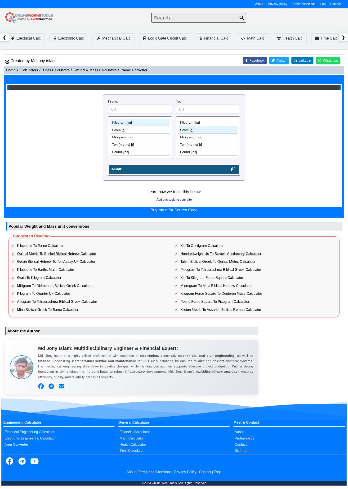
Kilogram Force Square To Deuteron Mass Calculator (221, 293)
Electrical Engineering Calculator (29, 432)
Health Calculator (133, 444)
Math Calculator (132, 438)
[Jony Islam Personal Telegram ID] (52, 386)
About (259, 4)
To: (178, 101)
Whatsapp (330, 60)
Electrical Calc (28, 38)
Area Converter (16, 444)
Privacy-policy (277, 4)
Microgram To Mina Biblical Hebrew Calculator (216, 286)
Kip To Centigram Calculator (201, 246)
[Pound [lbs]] (140, 152)
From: (113, 101)
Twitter (282, 60)
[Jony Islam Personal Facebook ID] (41, 386)
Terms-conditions (304, 4)
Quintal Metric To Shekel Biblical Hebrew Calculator (56, 254)
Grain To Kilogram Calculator (39, 278)
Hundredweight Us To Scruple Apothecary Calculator (220, 254)
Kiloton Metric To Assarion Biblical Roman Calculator (220, 310)
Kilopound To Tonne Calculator (40, 246)
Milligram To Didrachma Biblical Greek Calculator (55, 286)
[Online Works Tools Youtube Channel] (34, 462)
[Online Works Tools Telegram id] (22, 462)
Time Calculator (132, 451)
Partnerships (244, 438)
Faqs (218, 472)
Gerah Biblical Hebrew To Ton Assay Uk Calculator (56, 261)
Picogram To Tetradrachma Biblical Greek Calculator (220, 270)
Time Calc (329, 38)
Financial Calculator (135, 432)
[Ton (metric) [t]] (140, 144)
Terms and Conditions (155, 472)
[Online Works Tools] (29, 18)
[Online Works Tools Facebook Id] (9, 462)
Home (11, 70)
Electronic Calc (71, 38)
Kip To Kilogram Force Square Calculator (211, 278)
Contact (335, 4)
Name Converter (134, 70)
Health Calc (293, 38)
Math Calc (255, 38)
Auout (239, 432)
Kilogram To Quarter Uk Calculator (43, 293)
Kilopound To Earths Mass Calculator (45, 270)
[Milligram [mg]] (140, 137)
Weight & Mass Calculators (96, 70)
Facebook (257, 60)
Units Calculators (56, 70)
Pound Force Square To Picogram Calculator (214, 301)
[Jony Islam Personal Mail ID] (62, 386)
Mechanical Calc (116, 38)
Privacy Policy (185, 472)
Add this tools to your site (174, 199)
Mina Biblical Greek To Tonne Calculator (47, 310)
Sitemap (241, 451)
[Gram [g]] (140, 130)
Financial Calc (216, 38)
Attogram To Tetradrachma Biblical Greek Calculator (57, 301)
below (195, 192)
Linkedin (305, 60)
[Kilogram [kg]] (140, 122)
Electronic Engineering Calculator (30, 438)
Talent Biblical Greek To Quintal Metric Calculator (217, 261)
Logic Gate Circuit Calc (167, 38)
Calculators (29, 70)
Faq (323, 4)
